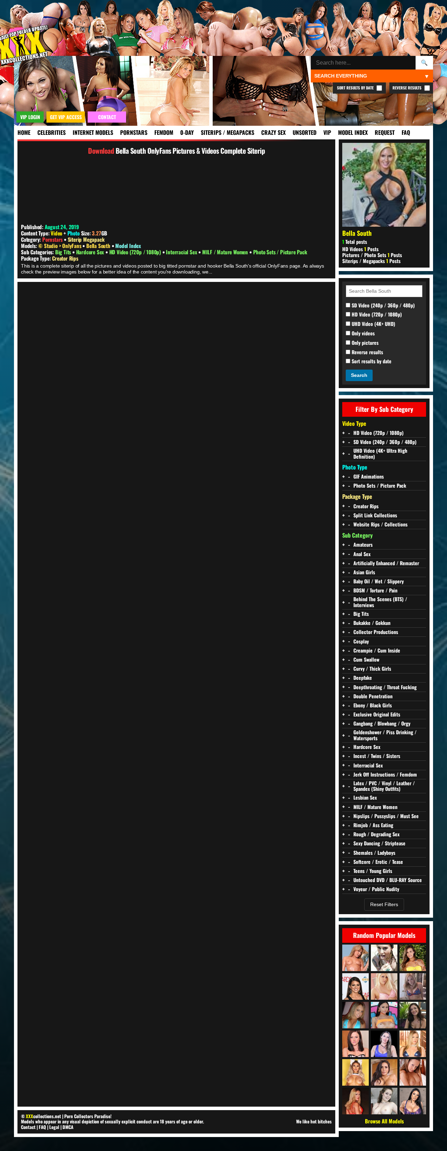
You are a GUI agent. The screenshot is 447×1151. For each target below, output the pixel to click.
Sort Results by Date (356, 87)
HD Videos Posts (360, 249)
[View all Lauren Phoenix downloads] (355, 1101)
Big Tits (63, 252)
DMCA (68, 1126)
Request (385, 132)
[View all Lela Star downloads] (384, 1072)
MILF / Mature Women (225, 252)
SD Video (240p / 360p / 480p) (382, 305)
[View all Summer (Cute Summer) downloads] (413, 986)
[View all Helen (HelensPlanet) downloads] (413, 1072)
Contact (28, 1126)
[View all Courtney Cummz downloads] (355, 958)
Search (359, 375)
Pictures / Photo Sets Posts (372, 254)
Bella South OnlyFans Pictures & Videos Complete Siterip (190, 150)
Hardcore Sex (90, 252)
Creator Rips (65, 258)
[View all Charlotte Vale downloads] (384, 1101)
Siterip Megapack (86, 239)
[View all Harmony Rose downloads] (413, 1043)
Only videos (362, 333)
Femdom (163, 132)
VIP (327, 132)
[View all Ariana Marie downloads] (384, 1015)
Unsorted (304, 132)
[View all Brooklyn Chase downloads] (355, 986)
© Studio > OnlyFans (60, 245)
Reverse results (366, 352)
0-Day (187, 132)
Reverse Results (408, 87)
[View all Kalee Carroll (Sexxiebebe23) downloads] (355, 1015)
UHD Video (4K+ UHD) (372, 324)
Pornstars (133, 132)
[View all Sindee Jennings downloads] (355, 1043)
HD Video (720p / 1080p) (135, 252)
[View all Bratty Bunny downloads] (384, 1043)
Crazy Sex (273, 132)
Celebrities (51, 132)
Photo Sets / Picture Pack (280, 252)
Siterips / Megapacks (227, 132)
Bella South (99, 245)
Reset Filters (384, 904)
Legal (54, 1126)
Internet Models (93, 132)
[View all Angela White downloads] (413, 1101)
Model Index (353, 132)
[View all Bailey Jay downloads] (355, 1072)
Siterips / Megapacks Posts (371, 260)
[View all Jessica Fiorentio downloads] (413, 1015)
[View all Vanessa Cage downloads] (384, 986)
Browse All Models (384, 1121)
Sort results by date (370, 361)
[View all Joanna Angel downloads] (384, 958)
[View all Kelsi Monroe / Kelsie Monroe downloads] (413, 958)
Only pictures (364, 343)
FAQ (406, 132)
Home (23, 132)
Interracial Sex (182, 252)
